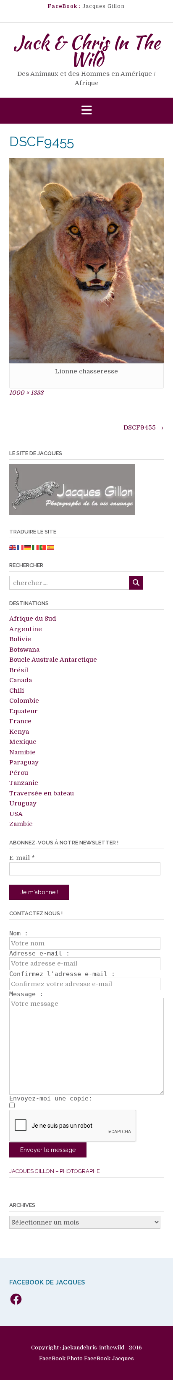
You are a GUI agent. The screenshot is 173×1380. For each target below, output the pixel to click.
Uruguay (23, 803)
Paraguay (24, 762)
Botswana (24, 649)
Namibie (22, 752)
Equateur (23, 711)
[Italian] (35, 547)
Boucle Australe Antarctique (53, 659)
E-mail (22, 858)
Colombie (24, 700)
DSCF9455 (143, 427)
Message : (26, 994)
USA (16, 814)
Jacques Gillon (103, 6)
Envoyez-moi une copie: (50, 1098)
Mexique (23, 742)
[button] (86, 111)
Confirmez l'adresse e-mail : (62, 974)
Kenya (19, 731)
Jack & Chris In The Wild (86, 50)
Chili (16, 690)
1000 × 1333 (26, 392)
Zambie (21, 824)
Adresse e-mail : (39, 953)
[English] (13, 547)
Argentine (25, 629)
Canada (20, 680)
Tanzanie (23, 783)
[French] (20, 547)
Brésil (18, 670)
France (20, 721)
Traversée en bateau (41, 793)
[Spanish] (51, 547)
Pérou (18, 773)
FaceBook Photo (61, 1358)
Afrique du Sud (32, 618)
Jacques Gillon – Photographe (54, 1171)
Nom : (18, 933)
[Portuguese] (43, 547)
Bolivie (20, 639)
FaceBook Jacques (109, 1358)
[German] (28, 547)
